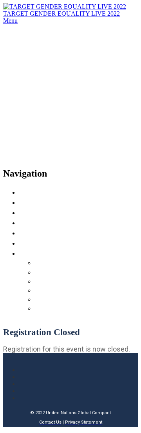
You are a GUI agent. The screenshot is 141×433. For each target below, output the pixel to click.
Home (30, 192)
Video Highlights (50, 222)
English (46, 262)
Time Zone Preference (59, 232)
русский (48, 298)
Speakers (35, 212)
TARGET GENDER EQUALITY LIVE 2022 (61, 13)
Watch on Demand (53, 242)
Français (47, 289)
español (46, 307)
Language (37, 253)
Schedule (35, 202)
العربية (45, 271)
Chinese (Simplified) (67, 280)
